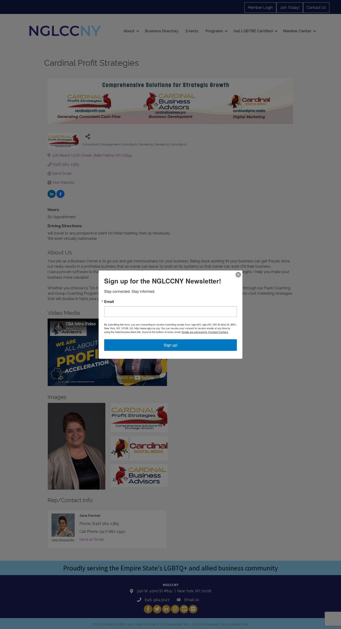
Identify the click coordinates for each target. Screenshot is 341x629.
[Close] (238, 274)
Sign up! (170, 345)
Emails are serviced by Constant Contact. (205, 332)
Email (109, 301)
